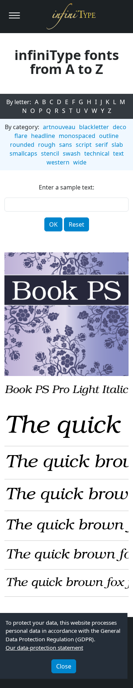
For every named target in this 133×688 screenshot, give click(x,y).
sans (65, 145)
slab (117, 145)
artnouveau (59, 127)
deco (119, 127)
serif (101, 145)
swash (72, 153)
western (58, 162)
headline (43, 136)
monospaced (77, 136)
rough (46, 145)
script (84, 145)
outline (109, 136)
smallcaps (23, 153)
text (118, 153)
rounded (22, 145)
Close (63, 666)
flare (20, 136)
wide (79, 162)
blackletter (94, 127)
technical (96, 153)
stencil (50, 153)
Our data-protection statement (44, 647)
